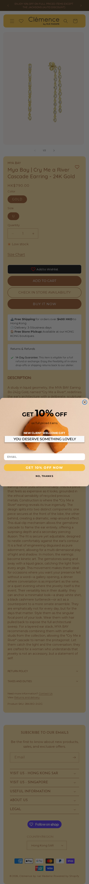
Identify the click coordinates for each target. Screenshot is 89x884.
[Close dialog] (84, 402)
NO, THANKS (44, 476)
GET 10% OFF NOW (44, 467)
